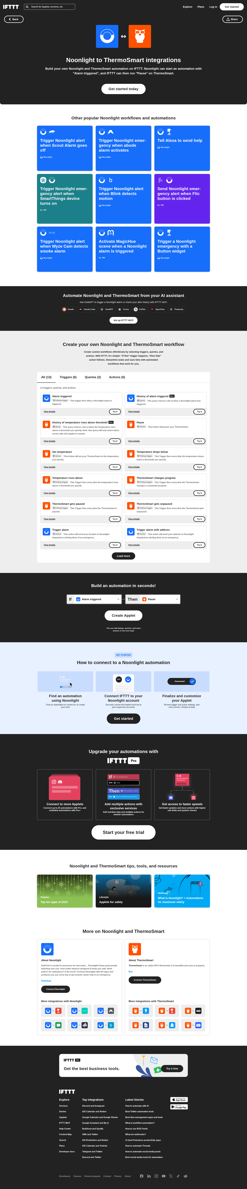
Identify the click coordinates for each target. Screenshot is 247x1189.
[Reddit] (185, 1176)
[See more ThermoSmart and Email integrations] (193, 1025)
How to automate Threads (137, 1146)
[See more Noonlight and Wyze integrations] (79, 1011)
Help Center (65, 1129)
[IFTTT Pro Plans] (172, 396)
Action (142, 427)
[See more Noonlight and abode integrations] (106, 1011)
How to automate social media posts (143, 1151)
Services (63, 1106)
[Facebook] (141, 1176)
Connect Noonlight (55, 989)
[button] (123, 719)
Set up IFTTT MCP (123, 320)
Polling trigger (61, 400)
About (128, 1176)
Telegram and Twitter (92, 1151)
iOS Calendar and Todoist (94, 1146)
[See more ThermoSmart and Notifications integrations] (167, 1025)
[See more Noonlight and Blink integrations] (106, 1025)
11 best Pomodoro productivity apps (143, 1140)
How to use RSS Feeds (136, 1129)
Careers (77, 1176)
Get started (232, 6)
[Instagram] (156, 1176)
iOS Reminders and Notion (95, 1140)
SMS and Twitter (90, 1134)
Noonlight (80, 60)
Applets (63, 1117)
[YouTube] (163, 1176)
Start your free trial (123, 832)
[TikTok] (178, 1176)
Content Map (65, 1134)
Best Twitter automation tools (139, 1111)
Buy (131, 971)
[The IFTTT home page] (11, 6)
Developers (64, 1176)
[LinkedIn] (149, 1176)
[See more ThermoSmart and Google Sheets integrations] (141, 1025)
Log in (213, 7)
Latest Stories (134, 1099)
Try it (115, 412)
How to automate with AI (137, 1106)
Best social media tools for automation (144, 1157)
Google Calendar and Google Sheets (100, 1117)
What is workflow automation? (140, 1123)
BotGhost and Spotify (92, 1129)
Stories (62, 1111)
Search (62, 1140)
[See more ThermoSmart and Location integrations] (141, 1011)
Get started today (123, 89)
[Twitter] (171, 1176)
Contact (107, 1176)
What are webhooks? (135, 1134)
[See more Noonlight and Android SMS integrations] (53, 1025)
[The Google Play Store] (179, 1107)
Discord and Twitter (91, 1157)
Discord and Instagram (93, 1106)
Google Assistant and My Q (95, 1123)
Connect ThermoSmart (145, 980)
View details (49, 412)
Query (142, 401)
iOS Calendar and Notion (94, 1111)
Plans (200, 7)
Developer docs (67, 1151)
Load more (123, 556)
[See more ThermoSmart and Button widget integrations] (167, 1011)
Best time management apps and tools (144, 1117)
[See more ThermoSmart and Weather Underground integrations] (193, 1011)
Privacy (118, 1176)
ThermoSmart (124, 60)
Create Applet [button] (123, 615)
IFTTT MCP (64, 1123)
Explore (187, 7)
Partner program (92, 1176)
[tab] (46, 377)
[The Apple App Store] (179, 1100)
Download (46, 981)
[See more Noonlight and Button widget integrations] (53, 1011)
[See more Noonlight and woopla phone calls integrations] (79, 1025)
